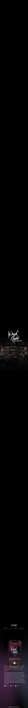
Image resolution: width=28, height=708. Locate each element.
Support (22, 628)
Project (5, 628)
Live (11, 628)
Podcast (16, 628)
